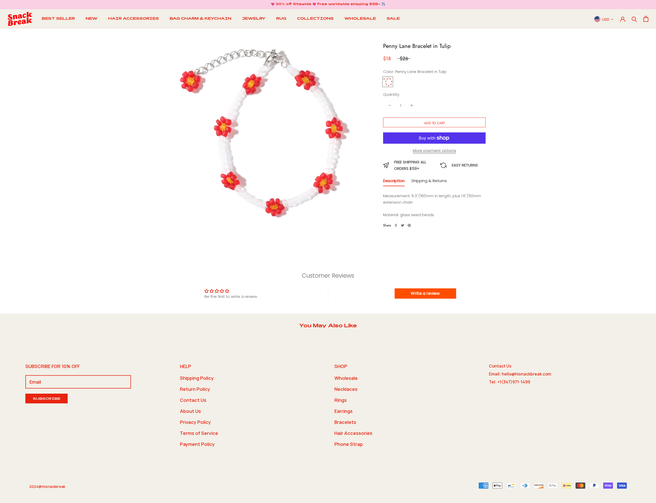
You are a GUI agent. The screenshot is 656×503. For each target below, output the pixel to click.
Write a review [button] (425, 293)
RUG (281, 19)
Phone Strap (348, 444)
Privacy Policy (195, 422)
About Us (190, 411)
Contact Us (193, 400)
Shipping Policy (197, 378)
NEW (91, 19)
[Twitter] (402, 225)
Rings (340, 400)
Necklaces (345, 389)
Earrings (343, 411)
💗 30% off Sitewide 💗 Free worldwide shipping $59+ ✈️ (328, 4)
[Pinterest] (409, 225)
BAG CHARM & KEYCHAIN (200, 19)
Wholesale (346, 378)
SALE (393, 19)
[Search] (634, 19)
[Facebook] (395, 225)
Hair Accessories (353, 433)
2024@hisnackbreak (47, 486)
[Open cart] (645, 19)
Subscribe (46, 399)
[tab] (394, 182)
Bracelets (345, 422)
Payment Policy (197, 444)
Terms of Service (199, 433)
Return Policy (195, 389)
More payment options (434, 150)
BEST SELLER (58, 19)
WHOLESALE (360, 19)
